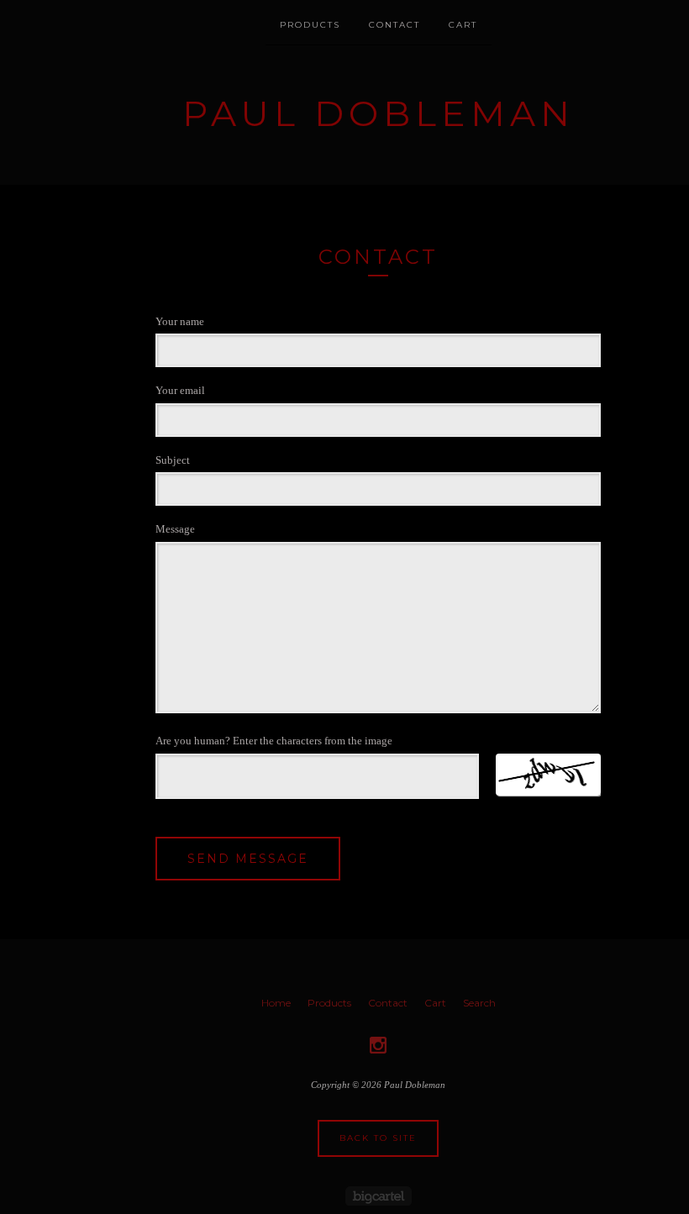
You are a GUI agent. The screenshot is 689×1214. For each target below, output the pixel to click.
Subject (172, 460)
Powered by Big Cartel (378, 1196)
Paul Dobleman (378, 113)
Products (310, 24)
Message (175, 529)
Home (276, 1002)
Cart (463, 24)
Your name (179, 321)
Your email (180, 390)
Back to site (378, 1138)
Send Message (247, 858)
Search (479, 1002)
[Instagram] (378, 1045)
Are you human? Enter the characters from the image (273, 740)
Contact (394, 24)
